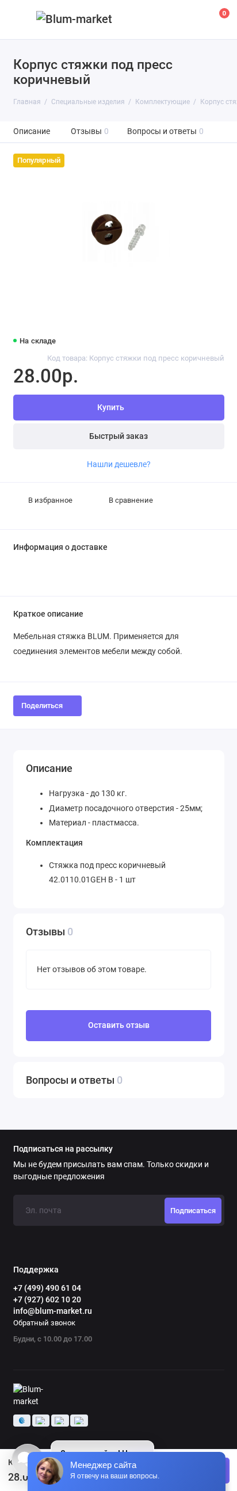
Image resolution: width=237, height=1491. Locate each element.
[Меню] (19, 19)
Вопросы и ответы (165, 131)
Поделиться (42, 705)
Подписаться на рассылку (63, 1149)
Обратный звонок (44, 1322)
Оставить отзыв (119, 1025)
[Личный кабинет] (193, 19)
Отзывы (90, 131)
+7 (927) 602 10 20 (47, 1299)
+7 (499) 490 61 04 (47, 1288)
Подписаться (193, 1210)
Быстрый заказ (118, 436)
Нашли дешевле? (119, 464)
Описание (31, 131)
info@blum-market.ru (52, 1311)
